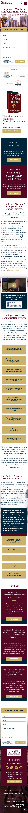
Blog (15, 793)
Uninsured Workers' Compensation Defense (14, 370)
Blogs (14, 566)
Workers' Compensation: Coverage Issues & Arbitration (14, 419)
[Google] (20, 767)
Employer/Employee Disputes (14, 439)
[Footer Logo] (14, 752)
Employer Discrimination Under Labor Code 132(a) (14, 389)
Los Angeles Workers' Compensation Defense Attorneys (14, 349)
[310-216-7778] (3, 809)
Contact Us (21, 793)
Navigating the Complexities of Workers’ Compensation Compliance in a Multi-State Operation (14, 633)
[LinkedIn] (7, 767)
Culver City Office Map (14, 782)
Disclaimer (5, 62)
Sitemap (13, 801)
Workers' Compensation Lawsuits (14, 380)
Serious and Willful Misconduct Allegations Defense (14, 399)
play (14, 285)
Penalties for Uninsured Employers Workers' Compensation (14, 360)
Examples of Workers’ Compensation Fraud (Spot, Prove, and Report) (14, 594)
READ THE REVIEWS (11, 131)
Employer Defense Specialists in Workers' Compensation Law (14, 540)
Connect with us (15, 764)
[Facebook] (16, 767)
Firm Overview (19, 791)
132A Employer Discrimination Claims (14, 574)
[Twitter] (11, 767)
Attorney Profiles (8, 793)
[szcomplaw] (6, 3)
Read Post (14, 619)
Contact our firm (13, 270)
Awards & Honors (14, 558)
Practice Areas (9, 791)
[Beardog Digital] (18, 805)
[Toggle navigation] (25, 3)
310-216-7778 (15, 760)
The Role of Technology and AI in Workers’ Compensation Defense (14, 672)
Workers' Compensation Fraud (14, 409)
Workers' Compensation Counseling (14, 429)
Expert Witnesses (14, 550)
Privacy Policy (10, 62)
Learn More (14, 160)
